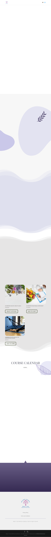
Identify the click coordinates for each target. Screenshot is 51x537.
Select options (11, 311)
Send (41, 487)
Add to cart (32, 311)
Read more (15, 159)
